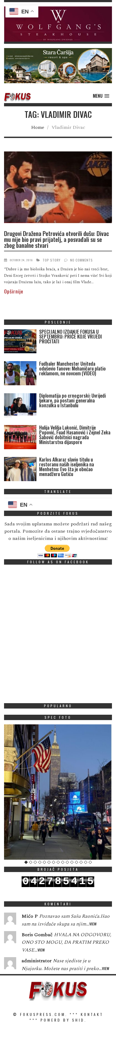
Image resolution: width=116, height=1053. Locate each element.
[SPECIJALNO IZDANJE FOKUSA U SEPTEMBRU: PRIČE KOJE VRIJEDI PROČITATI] (20, 342)
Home (37, 127)
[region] (58, 24)
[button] (58, 24)
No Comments (81, 260)
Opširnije (13, 291)
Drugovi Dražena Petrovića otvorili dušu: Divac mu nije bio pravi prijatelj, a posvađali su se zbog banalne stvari (56, 239)
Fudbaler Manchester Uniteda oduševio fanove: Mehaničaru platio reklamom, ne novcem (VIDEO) (72, 368)
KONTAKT (92, 1014)
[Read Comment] (10, 920)
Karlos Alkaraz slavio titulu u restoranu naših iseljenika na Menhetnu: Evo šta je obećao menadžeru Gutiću (66, 466)
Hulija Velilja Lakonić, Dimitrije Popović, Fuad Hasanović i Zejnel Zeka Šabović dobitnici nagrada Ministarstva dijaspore (74, 434)
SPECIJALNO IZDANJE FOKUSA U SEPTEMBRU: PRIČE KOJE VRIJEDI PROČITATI (70, 336)
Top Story (51, 260)
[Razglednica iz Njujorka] (58, 791)
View (93, 924)
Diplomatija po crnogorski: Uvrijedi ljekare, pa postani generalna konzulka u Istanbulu (72, 400)
